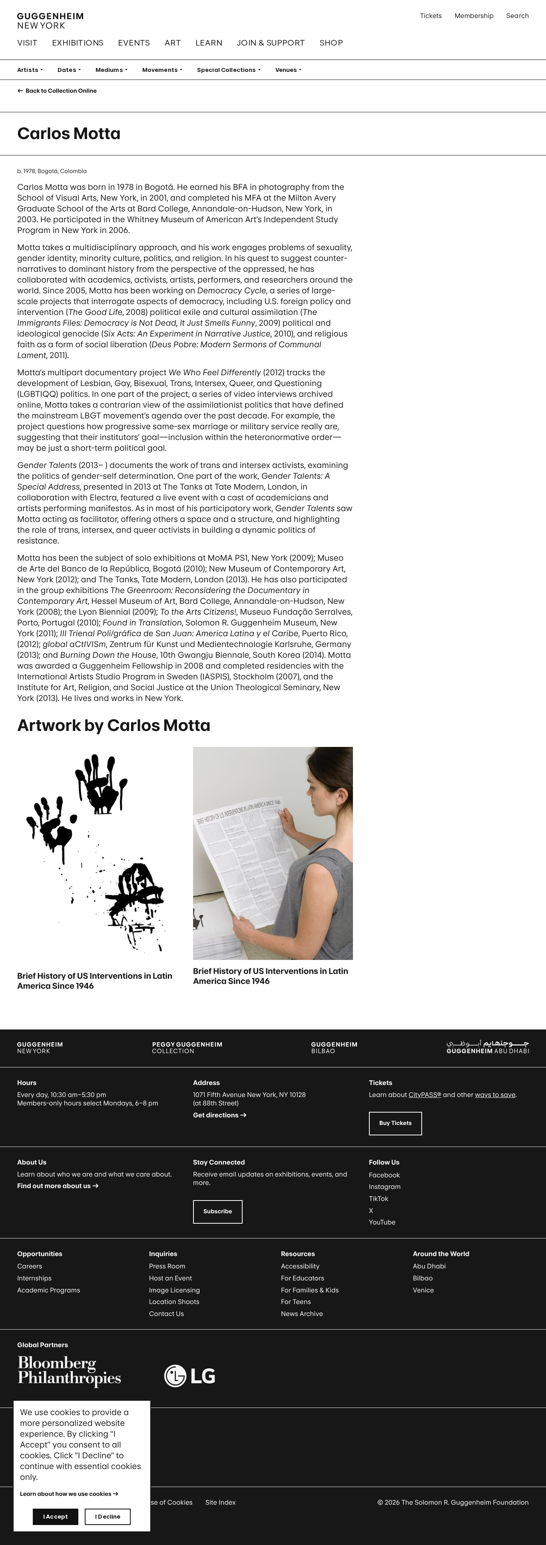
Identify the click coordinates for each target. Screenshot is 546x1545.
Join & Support (271, 43)
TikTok (379, 1199)
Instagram (385, 1187)
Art (173, 43)
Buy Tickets (395, 1123)
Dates (72, 69)
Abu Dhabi (429, 1266)
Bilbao (423, 1278)
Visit (27, 43)
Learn (208, 43)
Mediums (114, 69)
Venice (423, 1290)
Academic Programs (48, 1290)
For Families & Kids (310, 1290)
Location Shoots (174, 1302)
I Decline (107, 1516)
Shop (331, 43)
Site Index (220, 1502)
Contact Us (166, 1314)
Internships (34, 1278)
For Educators (302, 1278)
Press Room (167, 1266)
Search (517, 16)
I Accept (55, 1516)
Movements (164, 69)
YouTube (382, 1222)
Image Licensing (174, 1290)
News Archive (302, 1314)
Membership (474, 16)
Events (134, 43)
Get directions (216, 1115)
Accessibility (300, 1266)
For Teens (296, 1302)
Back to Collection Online (60, 91)
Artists (32, 69)
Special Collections (231, 69)
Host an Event (170, 1278)
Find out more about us (54, 1186)
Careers (29, 1266)
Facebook (384, 1175)
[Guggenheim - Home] (50, 21)
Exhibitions (78, 43)
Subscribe (217, 1211)
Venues (291, 69)
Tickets (431, 16)
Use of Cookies (169, 1502)
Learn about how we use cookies (66, 1494)
